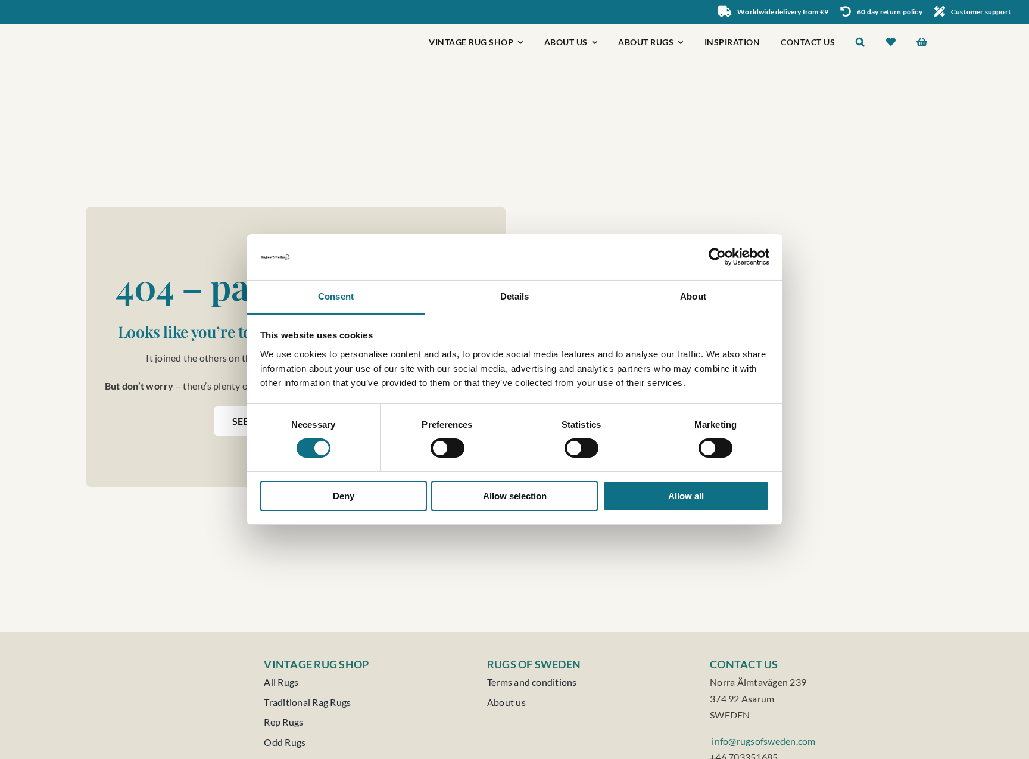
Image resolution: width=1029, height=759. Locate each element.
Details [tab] (514, 296)
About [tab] (693, 296)
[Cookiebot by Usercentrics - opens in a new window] (717, 257)
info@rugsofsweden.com (762, 740)
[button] (860, 43)
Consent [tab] (336, 296)
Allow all (686, 496)
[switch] (447, 448)
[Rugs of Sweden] (143, 29)
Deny (343, 496)
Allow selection (515, 496)
